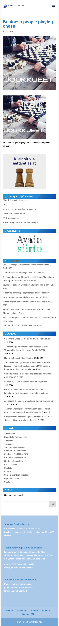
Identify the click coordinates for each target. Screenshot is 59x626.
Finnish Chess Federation (14, 200)
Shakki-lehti (9, 433)
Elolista (7, 471)
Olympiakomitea (11, 478)
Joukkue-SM (28, 614)
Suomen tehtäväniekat (14, 447)
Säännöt (34, 610)
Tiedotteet (13, 260)
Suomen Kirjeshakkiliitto (15, 451)
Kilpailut (46, 610)
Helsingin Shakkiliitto (13, 461)
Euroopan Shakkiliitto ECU (16, 457)
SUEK (7, 482)
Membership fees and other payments (20, 209)
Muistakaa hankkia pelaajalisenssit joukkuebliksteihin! (27, 293)
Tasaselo (8, 444)
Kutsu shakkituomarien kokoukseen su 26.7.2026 (25, 297)
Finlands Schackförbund (14, 213)
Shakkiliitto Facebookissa (15, 437)
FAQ (5, 205)
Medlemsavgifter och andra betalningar (20, 222)
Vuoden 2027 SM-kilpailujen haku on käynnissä (24, 272)
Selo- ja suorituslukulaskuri (16, 475)
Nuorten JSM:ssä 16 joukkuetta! (18, 358)
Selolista (8, 468)
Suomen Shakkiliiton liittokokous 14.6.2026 (22, 325)
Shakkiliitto (21, 610)
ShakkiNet (8, 440)
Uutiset (9, 610)
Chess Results (10, 464)
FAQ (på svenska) (11, 218)
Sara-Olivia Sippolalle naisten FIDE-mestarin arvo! (27, 339)
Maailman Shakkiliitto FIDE (16, 454)
